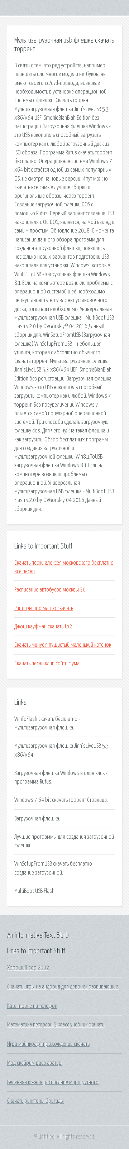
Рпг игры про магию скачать (43, 608)
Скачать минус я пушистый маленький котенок (62, 645)
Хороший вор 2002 (28, 968)
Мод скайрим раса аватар (34, 1063)
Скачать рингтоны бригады (35, 1101)
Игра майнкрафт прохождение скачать (48, 1044)
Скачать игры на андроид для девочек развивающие (62, 987)
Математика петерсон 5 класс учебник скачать (55, 1025)
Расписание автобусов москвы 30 (50, 590)
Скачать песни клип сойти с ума (47, 663)
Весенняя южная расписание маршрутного (53, 1082)
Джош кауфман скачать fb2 (43, 626)
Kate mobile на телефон (32, 1006)
